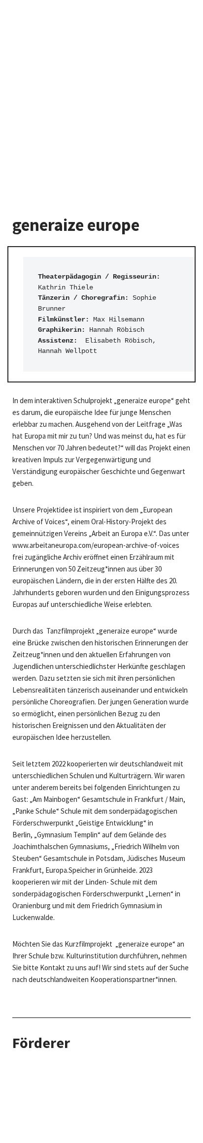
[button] (179, 23)
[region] (101, 118)
